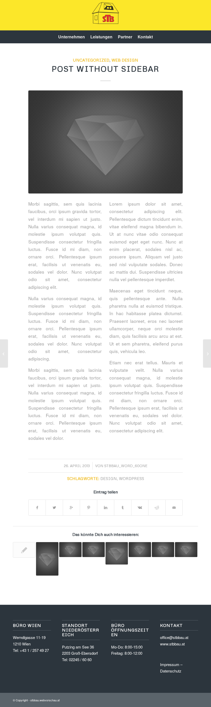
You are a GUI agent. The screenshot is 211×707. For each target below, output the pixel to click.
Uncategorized (91, 59)
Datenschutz (170, 671)
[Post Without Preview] (24, 550)
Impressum (169, 664)
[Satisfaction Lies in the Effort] (140, 549)
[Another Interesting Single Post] (117, 553)
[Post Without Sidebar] (105, 141)
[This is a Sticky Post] (186, 549)
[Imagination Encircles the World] (70, 549)
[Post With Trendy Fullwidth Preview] (163, 549)
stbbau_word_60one (125, 466)
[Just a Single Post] (93, 549)
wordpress (131, 478)
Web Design (124, 59)
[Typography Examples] (4, 353)
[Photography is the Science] (207, 353)
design (108, 478)
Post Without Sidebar (105, 68)
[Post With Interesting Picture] (47, 559)
